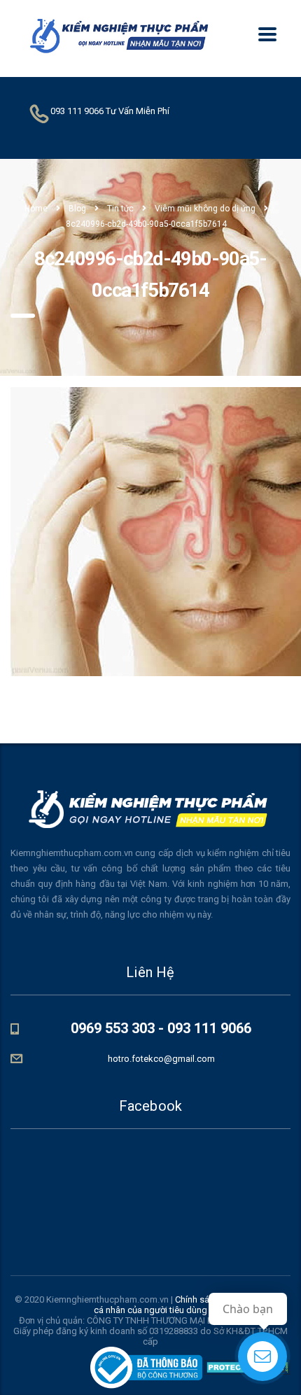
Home (36, 208)
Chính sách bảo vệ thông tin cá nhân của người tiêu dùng (190, 1304)
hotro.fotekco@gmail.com (161, 1058)
